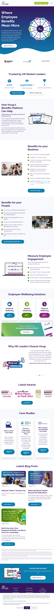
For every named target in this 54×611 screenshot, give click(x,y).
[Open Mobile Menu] (51, 3)
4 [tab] (39, 375)
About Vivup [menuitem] (16, 592)
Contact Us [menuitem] (16, 588)
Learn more (7, 504)
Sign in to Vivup (8, 45)
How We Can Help (35, 190)
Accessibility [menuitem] (29, 588)
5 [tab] (40, 375)
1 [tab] (36, 375)
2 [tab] (37, 375)
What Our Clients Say (36, 93)
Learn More (9, 315)
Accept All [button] (27, 607)
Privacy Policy (10, 598)
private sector (44, 181)
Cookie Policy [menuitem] (29, 592)
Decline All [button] (34, 607)
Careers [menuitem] (16, 590)
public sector (33, 182)
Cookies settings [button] (20, 607)
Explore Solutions (17, 93)
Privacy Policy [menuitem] (29, 590)
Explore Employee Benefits (12, 241)
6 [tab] (41, 375)
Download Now (9, 451)
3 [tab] (38, 375)
